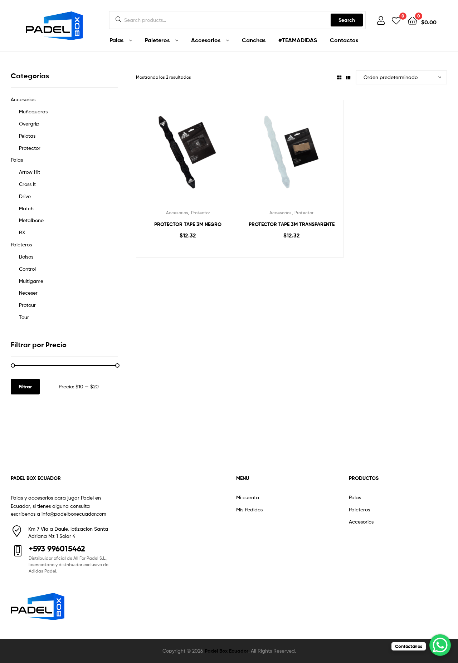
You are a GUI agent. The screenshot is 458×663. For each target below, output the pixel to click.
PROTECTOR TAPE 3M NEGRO (187, 224)
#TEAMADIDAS (297, 40)
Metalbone (31, 220)
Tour (24, 317)
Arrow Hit (29, 172)
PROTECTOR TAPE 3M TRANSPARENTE (292, 224)
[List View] (348, 77)
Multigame (31, 281)
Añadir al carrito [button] (188, 250)
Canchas (253, 40)
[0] (396, 20)
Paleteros (157, 40)
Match (26, 208)
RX (22, 232)
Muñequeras (33, 111)
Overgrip (29, 124)
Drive (25, 196)
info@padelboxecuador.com (74, 514)
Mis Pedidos (249, 509)
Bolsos (26, 257)
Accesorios (205, 40)
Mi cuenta (247, 497)
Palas (116, 40)
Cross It (27, 184)
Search (346, 20)
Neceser (28, 293)
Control (27, 269)
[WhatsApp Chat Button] (440, 645)
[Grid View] (339, 77)
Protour (27, 305)
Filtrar (25, 386)
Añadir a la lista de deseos (179, 157)
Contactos (344, 40)
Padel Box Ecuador (226, 651)
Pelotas (27, 136)
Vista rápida (196, 157)
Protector (200, 212)
